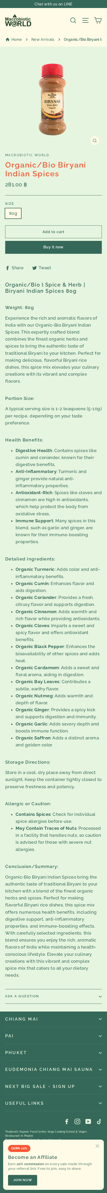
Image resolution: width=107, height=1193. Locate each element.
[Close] (97, 1146)
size (9, 204)
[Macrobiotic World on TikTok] (99, 1121)
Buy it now (53, 247)
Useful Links (24, 1103)
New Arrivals (43, 39)
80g (13, 213)
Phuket (16, 1052)
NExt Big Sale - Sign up (40, 1086)
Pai (9, 1035)
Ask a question (22, 996)
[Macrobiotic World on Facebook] (67, 1121)
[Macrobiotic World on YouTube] (88, 1121)
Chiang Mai (21, 1019)
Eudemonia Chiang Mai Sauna (49, 1069)
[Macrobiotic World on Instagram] (77, 1121)
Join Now (22, 1180)
